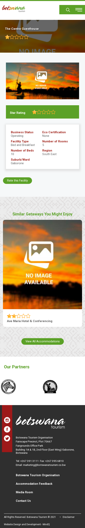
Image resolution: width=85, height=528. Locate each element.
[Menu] (76, 8)
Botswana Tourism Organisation (38, 475)
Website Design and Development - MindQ (27, 524)
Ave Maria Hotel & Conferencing (29, 321)
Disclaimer (69, 517)
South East (49, 154)
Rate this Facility (17, 180)
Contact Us (23, 500)
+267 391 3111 (29, 460)
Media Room (24, 492)
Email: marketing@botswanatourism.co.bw (41, 464)
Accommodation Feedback (34, 483)
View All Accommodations (43, 341)
